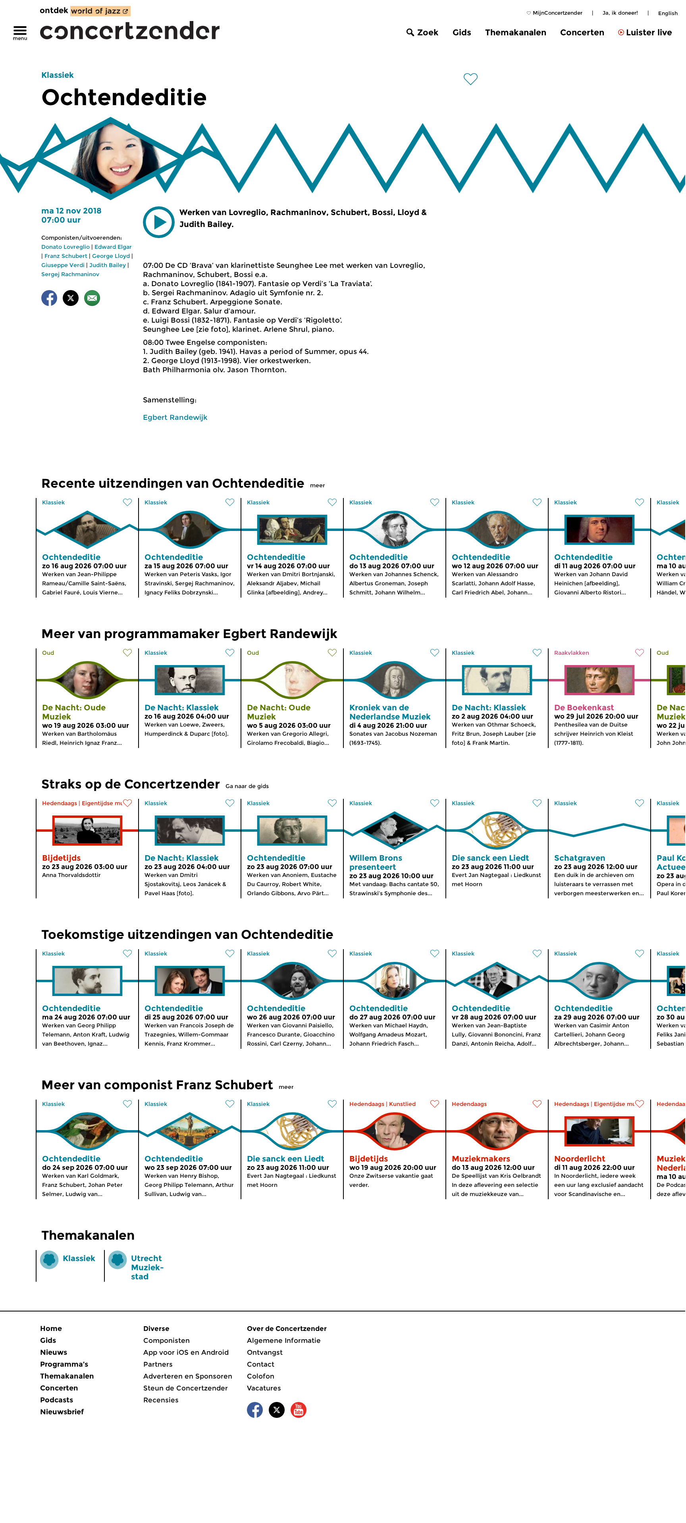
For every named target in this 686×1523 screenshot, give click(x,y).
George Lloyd (111, 256)
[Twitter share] (71, 299)
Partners (158, 1364)
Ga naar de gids (247, 786)
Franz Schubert (65, 256)
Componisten (166, 1340)
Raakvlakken (571, 652)
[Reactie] (92, 299)
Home (51, 1328)
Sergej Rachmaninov (70, 274)
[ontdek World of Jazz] (100, 11)
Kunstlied (402, 1104)
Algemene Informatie (284, 1340)
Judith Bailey (107, 265)
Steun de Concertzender (185, 1388)
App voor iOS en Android (186, 1352)
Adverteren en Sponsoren (187, 1376)
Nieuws (53, 1352)
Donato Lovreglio (65, 246)
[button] (159, 222)
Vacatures (264, 1388)
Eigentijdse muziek (108, 803)
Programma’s (64, 1364)
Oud (48, 652)
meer (317, 485)
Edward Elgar (113, 246)
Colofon (260, 1376)
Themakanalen (515, 32)
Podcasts (56, 1400)
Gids (462, 32)
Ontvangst (265, 1352)
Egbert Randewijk (175, 417)
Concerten (582, 32)
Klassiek (57, 75)
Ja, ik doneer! (620, 13)
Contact (260, 1364)
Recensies (161, 1400)
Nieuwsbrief (62, 1412)
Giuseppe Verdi (63, 265)
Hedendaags (59, 803)
